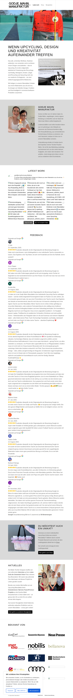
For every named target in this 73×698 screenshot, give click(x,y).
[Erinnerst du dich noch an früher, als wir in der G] (36, 191)
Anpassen (10, 690)
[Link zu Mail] (61, 5)
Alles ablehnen (21, 690)
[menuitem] (20, 5)
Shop (57, 542)
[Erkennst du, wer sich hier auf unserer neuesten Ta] (36, 210)
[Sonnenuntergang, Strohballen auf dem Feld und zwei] (17, 210)
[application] (51, 72)
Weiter (71, 23)
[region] (23, 682)
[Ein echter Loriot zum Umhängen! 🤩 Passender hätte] (56, 191)
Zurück (1, 23)
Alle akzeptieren (34, 690)
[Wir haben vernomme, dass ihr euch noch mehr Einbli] (56, 210)
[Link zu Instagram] (58, 5)
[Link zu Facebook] (63, 5)
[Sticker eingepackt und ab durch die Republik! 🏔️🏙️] (17, 191)
